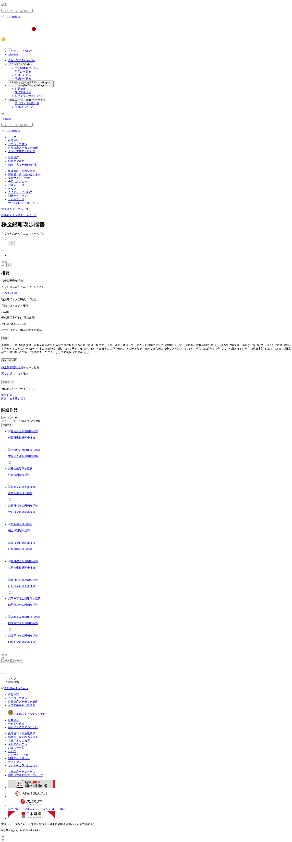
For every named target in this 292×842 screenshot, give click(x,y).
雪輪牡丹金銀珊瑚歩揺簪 (23, 456)
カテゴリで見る (20, 64)
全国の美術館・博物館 (27, 99)
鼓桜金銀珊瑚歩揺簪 (20, 549)
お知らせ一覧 (16, 185)
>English (13, 54)
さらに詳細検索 (10, 16)
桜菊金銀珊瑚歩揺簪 (20, 493)
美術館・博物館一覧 (27, 103)
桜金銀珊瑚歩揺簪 (12, 367)
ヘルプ (12, 188)
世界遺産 (20, 88)
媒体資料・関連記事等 (21, 170)
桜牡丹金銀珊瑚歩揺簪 (21, 437)
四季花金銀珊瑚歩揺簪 (21, 641)
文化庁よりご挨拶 (19, 178)
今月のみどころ (24, 107)
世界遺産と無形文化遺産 (30, 84)
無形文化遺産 (23, 92)
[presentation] (3, 421)
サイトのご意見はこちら (23, 202)
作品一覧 (21, 60)
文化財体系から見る (27, 68)
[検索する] (34, 11)
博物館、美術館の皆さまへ (24, 174)
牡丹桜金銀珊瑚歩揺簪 (21, 511)
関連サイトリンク (19, 195)
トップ (12, 137)
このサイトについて (20, 51)
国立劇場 (6, 373)
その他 (5, 293)
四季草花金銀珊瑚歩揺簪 (23, 604)
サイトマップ (16, 199)
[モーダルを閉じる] (2, 836)
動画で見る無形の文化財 (30, 95)
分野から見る (23, 75)
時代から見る (23, 71)
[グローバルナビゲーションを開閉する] (2, 113)
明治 (14, 293)
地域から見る (23, 78)
